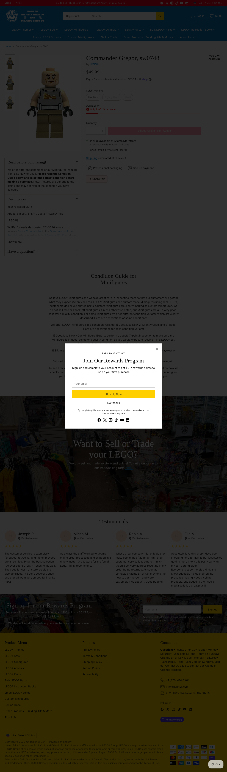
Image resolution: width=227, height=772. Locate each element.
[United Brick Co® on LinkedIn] (128, 420)
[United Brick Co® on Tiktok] (116, 420)
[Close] (156, 349)
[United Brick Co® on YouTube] (122, 420)
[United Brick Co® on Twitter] (105, 420)
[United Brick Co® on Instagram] (111, 420)
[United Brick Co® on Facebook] (99, 420)
